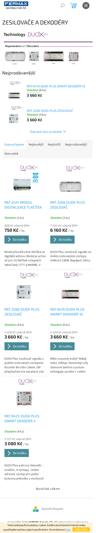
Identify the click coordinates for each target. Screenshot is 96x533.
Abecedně (11, 154)
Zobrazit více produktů (46, 131)
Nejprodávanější (76, 144)
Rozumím (81, 529)
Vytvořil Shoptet (52, 509)
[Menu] (85, 5)
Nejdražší (54, 144)
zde (68, 530)
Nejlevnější (36, 144)
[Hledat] (62, 5)
